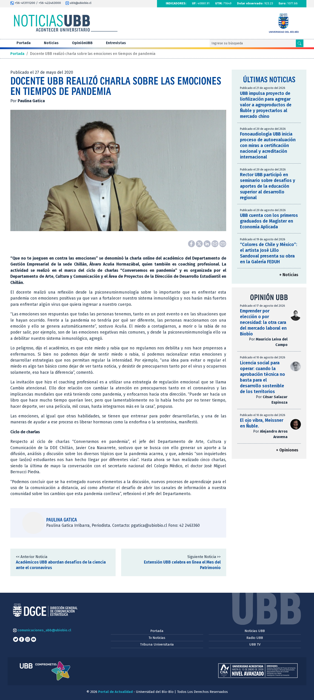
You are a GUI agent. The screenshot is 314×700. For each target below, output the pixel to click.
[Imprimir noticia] (222, 243)
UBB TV (254, 644)
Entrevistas (116, 43)
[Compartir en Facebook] (192, 243)
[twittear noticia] (200, 243)
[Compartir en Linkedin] (207, 243)
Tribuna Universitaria (157, 644)
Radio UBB (254, 638)
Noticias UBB (255, 631)
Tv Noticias (156, 638)
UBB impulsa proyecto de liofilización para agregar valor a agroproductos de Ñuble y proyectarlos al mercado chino (265, 105)
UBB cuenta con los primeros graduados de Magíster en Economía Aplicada (269, 221)
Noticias (51, 43)
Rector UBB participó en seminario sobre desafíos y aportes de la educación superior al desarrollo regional (267, 186)
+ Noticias (288, 274)
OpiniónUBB (82, 43)
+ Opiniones (287, 450)
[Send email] (215, 243)
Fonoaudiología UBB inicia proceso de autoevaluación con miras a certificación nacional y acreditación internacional (268, 145)
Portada (24, 43)
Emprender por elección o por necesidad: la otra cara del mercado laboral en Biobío (263, 322)
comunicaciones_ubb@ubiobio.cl (44, 630)
